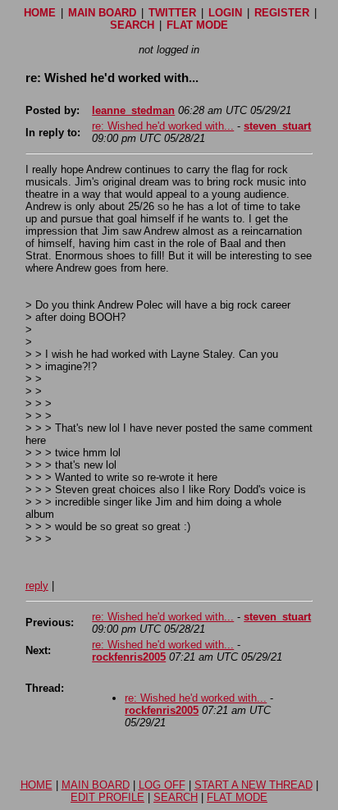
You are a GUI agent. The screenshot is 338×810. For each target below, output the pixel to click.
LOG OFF (162, 785)
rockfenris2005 (129, 657)
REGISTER (281, 13)
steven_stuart (277, 126)
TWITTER (172, 13)
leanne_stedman (133, 110)
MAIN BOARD (102, 13)
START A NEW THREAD (253, 785)
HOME (40, 13)
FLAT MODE (197, 25)
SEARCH (132, 25)
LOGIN (225, 13)
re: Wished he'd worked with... (163, 126)
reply (36, 585)
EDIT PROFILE (107, 797)
